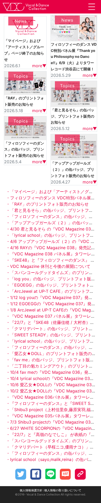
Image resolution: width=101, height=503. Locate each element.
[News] (25, 26)
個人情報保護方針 (31, 490)
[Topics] (25, 82)
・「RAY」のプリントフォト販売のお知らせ (47, 204)
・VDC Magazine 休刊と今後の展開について (48, 266)
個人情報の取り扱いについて (62, 490)
